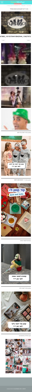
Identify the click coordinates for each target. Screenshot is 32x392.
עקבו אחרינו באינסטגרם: (25, 336)
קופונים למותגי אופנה (25, 241)
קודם (28, 40)
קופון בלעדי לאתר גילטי (25, 288)
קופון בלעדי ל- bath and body (22, 180)
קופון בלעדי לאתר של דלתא (24, 132)
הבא (3, 40)
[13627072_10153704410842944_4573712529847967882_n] (16, 53)
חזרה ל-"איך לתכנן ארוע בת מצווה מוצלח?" (19, 9)
